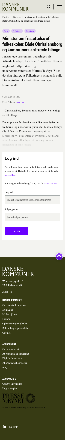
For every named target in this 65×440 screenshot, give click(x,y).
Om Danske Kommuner (14, 305)
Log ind (17, 230)
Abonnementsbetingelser (14, 362)
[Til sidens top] (59, 256)
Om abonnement (10, 349)
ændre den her (50, 183)
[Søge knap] (48, 6)
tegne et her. (10, 174)
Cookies (6, 332)
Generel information (12, 383)
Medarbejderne (9, 314)
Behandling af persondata (15, 328)
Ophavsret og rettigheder (14, 323)
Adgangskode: (12, 209)
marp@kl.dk (20, 102)
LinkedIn (13, 426)
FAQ (4, 367)
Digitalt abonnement (12, 358)
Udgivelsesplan (10, 388)
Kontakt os (7, 309)
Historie (6, 318)
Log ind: (9, 192)
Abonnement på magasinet (15, 353)
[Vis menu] (59, 6)
